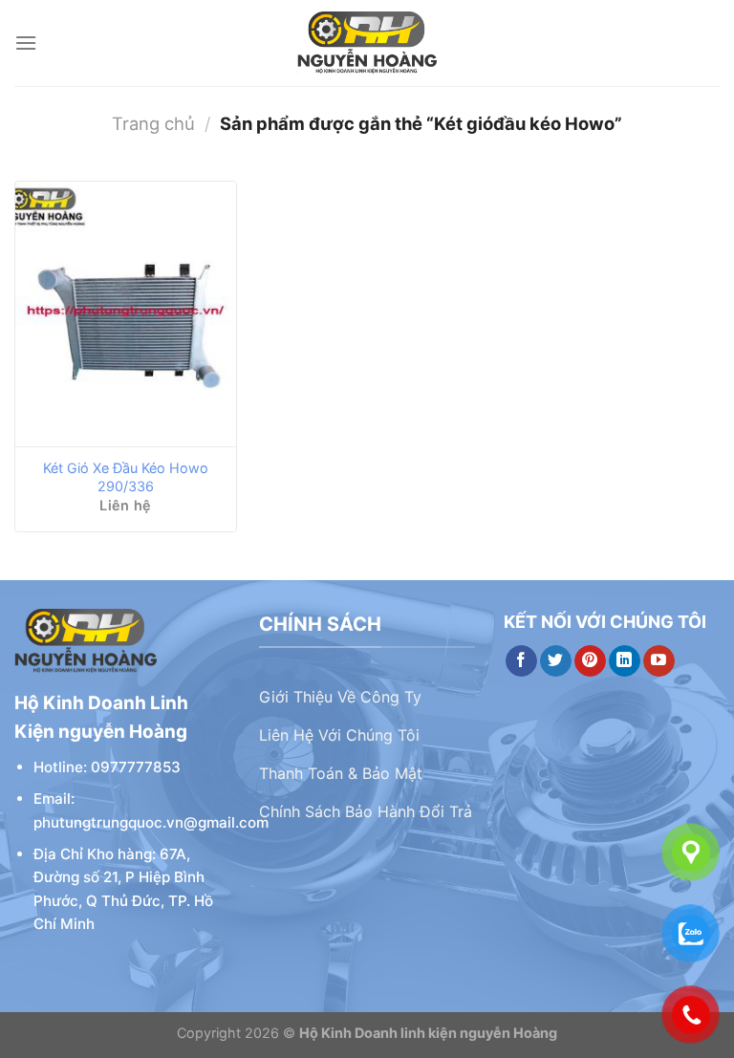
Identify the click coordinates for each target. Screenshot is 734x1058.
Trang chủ (153, 123)
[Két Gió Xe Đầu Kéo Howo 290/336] (125, 314)
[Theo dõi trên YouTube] (659, 661)
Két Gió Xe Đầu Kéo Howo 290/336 (125, 477)
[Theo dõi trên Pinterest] (590, 661)
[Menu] (25, 42)
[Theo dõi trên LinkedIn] (624, 661)
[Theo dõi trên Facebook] (521, 661)
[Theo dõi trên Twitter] (556, 661)
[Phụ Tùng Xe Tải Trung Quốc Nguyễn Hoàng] (367, 43)
